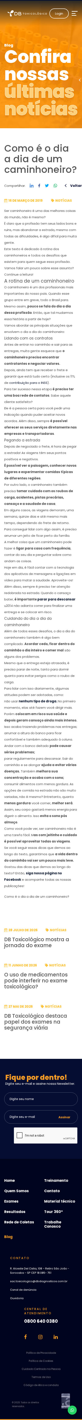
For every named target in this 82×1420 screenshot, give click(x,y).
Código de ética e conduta (41, 1385)
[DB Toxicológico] (28, 13)
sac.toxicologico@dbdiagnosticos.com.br (38, 1281)
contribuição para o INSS (28, 382)
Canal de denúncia (23, 1290)
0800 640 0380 (41, 1321)
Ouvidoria (17, 1298)
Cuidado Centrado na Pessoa (41, 1369)
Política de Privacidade (41, 1353)
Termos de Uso (41, 1377)
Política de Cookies (41, 1361)
